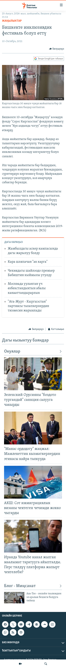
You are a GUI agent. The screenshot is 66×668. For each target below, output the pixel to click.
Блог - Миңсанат (20, 586)
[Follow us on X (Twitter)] (13, 624)
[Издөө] (46, 663)
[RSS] (13, 632)
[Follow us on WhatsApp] (5, 632)
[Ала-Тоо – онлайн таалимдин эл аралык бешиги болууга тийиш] (14, 597)
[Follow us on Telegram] (29, 624)
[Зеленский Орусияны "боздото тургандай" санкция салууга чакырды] (33, 373)
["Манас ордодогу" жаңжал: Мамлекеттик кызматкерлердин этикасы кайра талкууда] (33, 428)
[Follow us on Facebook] (5, 624)
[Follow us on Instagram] (52, 624)
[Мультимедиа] (20, 663)
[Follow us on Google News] (36, 624)
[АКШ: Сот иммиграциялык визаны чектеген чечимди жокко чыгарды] (33, 482)
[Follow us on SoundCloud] (44, 624)
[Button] (56, 49)
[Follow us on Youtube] (21, 624)
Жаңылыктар (12, 21)
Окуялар (12, 351)
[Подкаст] (21, 632)
